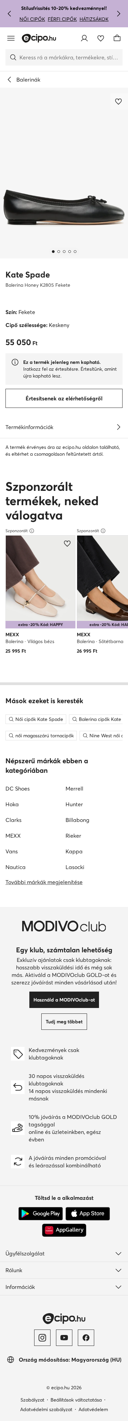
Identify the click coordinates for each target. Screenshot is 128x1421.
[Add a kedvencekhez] (119, 101)
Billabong (77, 819)
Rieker (73, 835)
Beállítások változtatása (76, 1400)
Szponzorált (16, 530)
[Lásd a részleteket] (118, 427)
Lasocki (75, 867)
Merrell (74, 788)
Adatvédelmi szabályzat (46, 1409)
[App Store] (88, 1214)
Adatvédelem (93, 1409)
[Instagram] (42, 1338)
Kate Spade (27, 275)
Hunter (74, 804)
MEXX (13, 835)
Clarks (13, 819)
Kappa (74, 851)
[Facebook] (86, 1338)
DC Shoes (17, 788)
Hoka (12, 804)
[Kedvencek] (101, 38)
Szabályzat (32, 1400)
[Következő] (118, 13)
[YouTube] (64, 1338)
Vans (11, 851)
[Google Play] (40, 1214)
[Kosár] (117, 38)
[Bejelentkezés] (84, 38)
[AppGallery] (64, 1230)
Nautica (15, 867)
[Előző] (9, 13)
